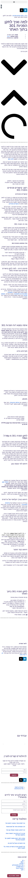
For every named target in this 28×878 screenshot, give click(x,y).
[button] (14, 2)
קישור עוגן (5, 482)
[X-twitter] (22, 10)
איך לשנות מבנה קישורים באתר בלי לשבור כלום (14, 847)
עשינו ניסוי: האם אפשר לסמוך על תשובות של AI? (15, 839)
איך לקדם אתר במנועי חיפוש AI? (15, 823)
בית (26, 15)
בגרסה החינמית (15, 402)
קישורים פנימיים (14, 204)
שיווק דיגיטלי (20, 868)
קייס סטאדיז (20, 866)
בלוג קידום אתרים (18, 15)
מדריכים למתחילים (18, 865)
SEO (8, 36)
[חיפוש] (1, 6)
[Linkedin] (25, 10)
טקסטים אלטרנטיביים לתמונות (17, 293)
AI (23, 860)
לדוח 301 (11, 159)
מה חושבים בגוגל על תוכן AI (16, 843)
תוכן (22, 870)
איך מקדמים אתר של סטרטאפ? (15, 826)
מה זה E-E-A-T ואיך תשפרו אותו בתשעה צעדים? (15, 834)
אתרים (22, 863)
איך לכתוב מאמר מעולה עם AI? (15, 830)
